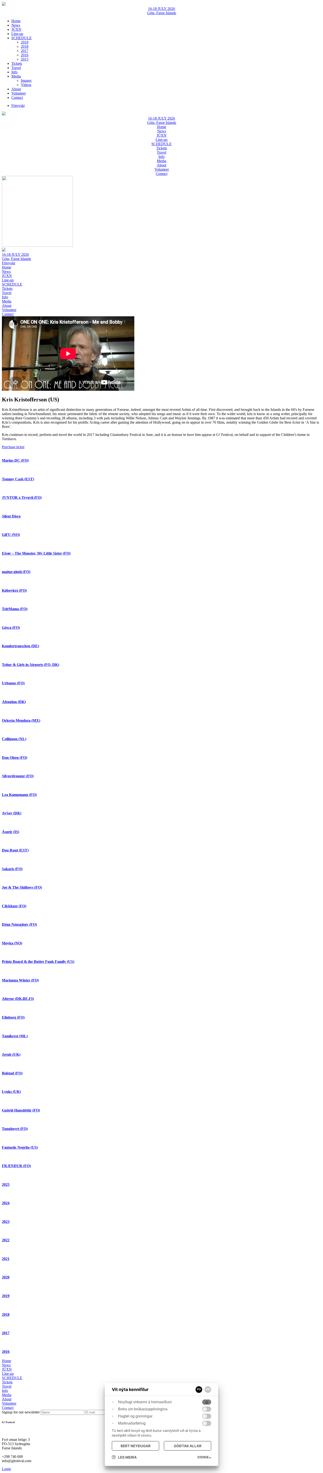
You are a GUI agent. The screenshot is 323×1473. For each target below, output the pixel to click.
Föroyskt (8, 263)
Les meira (127, 1457)
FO (199, 1389)
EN (208, 1389)
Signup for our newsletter (21, 1412)
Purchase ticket (13, 447)
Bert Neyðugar (136, 1446)
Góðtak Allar (187, 1446)
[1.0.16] (204, 1457)
